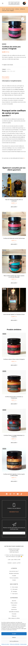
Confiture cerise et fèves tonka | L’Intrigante (14, 359)
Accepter (14, 633)
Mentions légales (23, 644)
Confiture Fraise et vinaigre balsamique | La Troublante (14, 436)
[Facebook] (6, 493)
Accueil (3, 9)
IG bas (11, 71)
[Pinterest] (14, 493)
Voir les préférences (14, 641)
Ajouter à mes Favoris (8, 64)
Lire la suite (13, 206)
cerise (8, 71)
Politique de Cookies (5, 644)
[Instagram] (10, 493)
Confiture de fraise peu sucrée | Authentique (14, 238)
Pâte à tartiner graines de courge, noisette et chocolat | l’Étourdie (14, 276)
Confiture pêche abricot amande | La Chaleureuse (14, 397)
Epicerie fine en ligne (10, 9)
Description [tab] (5, 77)
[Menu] (3, 3)
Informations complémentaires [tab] (11, 81)
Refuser (14, 637)
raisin (14, 71)
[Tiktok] (21, 493)
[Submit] (23, 533)
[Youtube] (17, 493)
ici (23, 158)
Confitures (17, 9)
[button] (22, 18)
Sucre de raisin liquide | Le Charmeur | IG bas (14, 314)
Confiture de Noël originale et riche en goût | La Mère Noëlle (14, 475)
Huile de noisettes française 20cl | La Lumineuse (14, 200)
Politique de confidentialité (15, 644)
